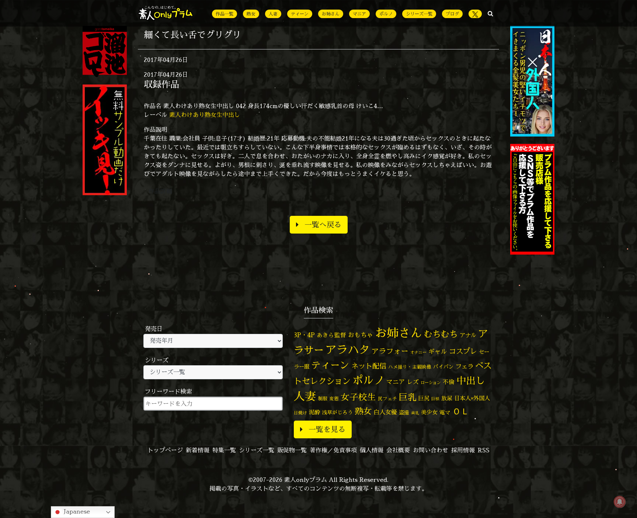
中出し (470, 380)
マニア (359, 14)
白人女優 (385, 412)
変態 (334, 398)
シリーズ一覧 (419, 14)
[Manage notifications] (620, 502)
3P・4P (304, 335)
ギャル (437, 351)
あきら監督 (331, 335)
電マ (444, 412)
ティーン (300, 14)
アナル (468, 335)
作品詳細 (160, 191)
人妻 (273, 14)
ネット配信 (368, 366)
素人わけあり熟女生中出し (204, 115)
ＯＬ (460, 411)
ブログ (452, 14)
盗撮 (404, 412)
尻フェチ (387, 399)
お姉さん (331, 14)
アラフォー (390, 351)
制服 (322, 398)
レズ (413, 382)
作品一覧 (224, 14)
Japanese (76, 511)
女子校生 (358, 397)
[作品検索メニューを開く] (490, 13)
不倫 (449, 382)
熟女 (251, 14)
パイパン (443, 366)
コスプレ (463, 351)
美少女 (429, 412)
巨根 (435, 398)
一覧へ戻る (322, 224)
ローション (431, 383)
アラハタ (348, 350)
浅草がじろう (337, 412)
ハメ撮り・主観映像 (409, 367)
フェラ (464, 366)
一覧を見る (327, 429)
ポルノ (386, 14)
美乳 (415, 412)
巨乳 (408, 397)
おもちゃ (360, 335)
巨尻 (423, 398)
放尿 (446, 398)
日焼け (300, 413)
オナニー (418, 352)
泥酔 (314, 412)
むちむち (441, 334)
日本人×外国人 (472, 398)
